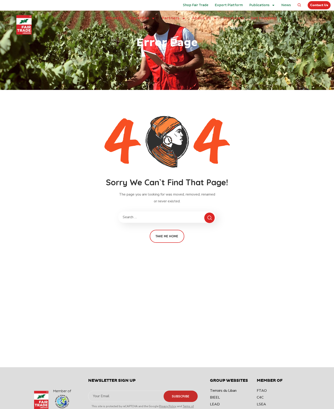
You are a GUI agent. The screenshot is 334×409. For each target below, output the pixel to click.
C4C (260, 397)
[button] (299, 5)
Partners (170, 18)
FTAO (262, 390)
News (286, 5)
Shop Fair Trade (195, 5)
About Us (201, 18)
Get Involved (264, 18)
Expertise (139, 18)
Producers (233, 18)
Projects (114, 18)
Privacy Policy (167, 406)
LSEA (261, 404)
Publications (259, 5)
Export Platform (229, 5)
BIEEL (215, 397)
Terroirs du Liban (223, 390)
